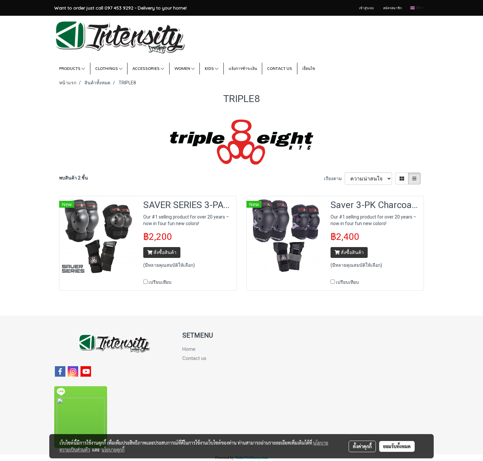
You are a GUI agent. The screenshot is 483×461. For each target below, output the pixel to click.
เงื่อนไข (308, 69)
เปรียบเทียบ (160, 282)
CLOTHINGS (107, 69)
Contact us (194, 358)
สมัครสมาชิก (392, 8)
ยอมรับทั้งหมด (397, 446)
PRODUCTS (70, 69)
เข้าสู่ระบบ (366, 8)
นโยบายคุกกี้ (113, 449)
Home (189, 349)
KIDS (210, 69)
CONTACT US (279, 69)
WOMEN (182, 69)
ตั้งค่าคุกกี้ (362, 446)
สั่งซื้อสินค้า (164, 252)
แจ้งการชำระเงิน (243, 69)
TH (418, 8)
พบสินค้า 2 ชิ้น (73, 177)
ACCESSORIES (146, 69)
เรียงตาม (334, 178)
